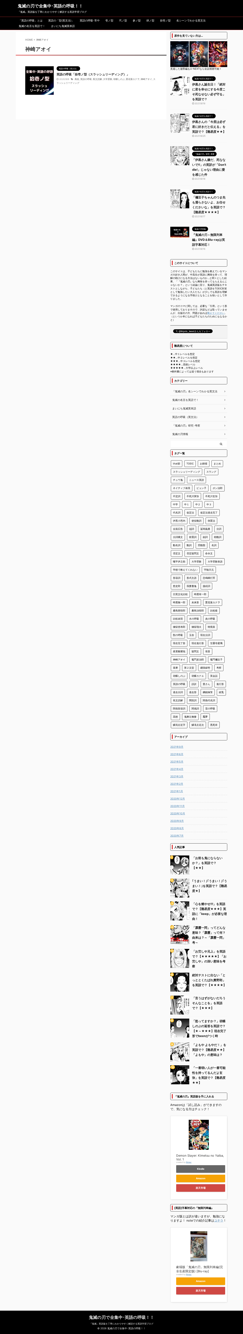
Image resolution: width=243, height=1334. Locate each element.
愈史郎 (176, 586)
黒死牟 (214, 724)
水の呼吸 (194, 618)
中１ (186, 504)
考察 (218, 667)
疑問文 (195, 651)
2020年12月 (177, 798)
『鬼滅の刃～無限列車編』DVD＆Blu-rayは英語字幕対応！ (208, 239)
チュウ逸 (178, 479)
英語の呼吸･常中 (90, 20)
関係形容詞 (179, 708)
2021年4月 (176, 769)
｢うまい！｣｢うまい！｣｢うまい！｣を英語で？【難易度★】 (209, 886)
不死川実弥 (193, 496)
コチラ (218, 1220)
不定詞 (176, 496)
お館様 (203, 463)
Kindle (200, 1168)
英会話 (214, 675)
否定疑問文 (193, 553)
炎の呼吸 (210, 618)
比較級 (214, 610)
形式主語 (191, 577)
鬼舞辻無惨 (190, 716)
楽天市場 (201, 1187)
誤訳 (194, 684)
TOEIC (190, 463)
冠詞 (191, 528)
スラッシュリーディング (186, 471)
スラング (211, 471)
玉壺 (191, 635)
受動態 (201, 545)
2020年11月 (177, 806)
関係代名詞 (209, 700)
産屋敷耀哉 (179, 651)
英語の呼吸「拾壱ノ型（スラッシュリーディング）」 (93, 74)
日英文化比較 (180, 594)
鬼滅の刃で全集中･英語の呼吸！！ (50, 5)
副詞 (205, 537)
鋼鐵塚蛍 (208, 692)
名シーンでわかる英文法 (191, 20)
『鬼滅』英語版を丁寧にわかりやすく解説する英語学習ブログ (121, 1323)
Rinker (189, 1162)
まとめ (217, 463)
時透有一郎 (200, 594)
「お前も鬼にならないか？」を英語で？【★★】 (207, 863)
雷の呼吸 (210, 708)
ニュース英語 (196, 479)
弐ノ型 (123, 20)
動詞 (189, 545)
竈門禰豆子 (216, 659)
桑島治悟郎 (198, 610)
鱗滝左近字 (179, 724)
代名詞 (176, 512)
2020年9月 (177, 820)
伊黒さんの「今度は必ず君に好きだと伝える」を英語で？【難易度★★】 (209, 126)
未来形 (195, 602)
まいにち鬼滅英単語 (63, 26)
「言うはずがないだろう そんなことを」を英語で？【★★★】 (209, 1003)
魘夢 (205, 716)
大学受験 (107, 79)
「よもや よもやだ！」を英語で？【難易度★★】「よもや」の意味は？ (209, 1050)
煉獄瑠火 (196, 626)
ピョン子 (201, 488)
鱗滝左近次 (198, 724)
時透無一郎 (179, 602)
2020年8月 (177, 828)
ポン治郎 (217, 488)
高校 (77, 79)
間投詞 (192, 700)
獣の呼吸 (178, 635)
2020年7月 (177, 835)
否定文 (176, 553)
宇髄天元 (209, 569)
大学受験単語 (215, 561)
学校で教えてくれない (185, 569)
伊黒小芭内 (179, 520)
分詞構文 (178, 537)
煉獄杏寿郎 (179, 626)
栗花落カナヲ (133, 79)
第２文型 (189, 667)
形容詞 (176, 577)
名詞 (213, 545)
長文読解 (97, 79)
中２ (197, 504)
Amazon (200, 1178)
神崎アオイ (146, 79)
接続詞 (206, 586)
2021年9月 (176, 746)
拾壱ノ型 (165, 20)
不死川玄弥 (211, 496)
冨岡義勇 (205, 528)
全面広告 (178, 528)
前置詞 (192, 537)
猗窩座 (211, 626)
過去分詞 (178, 692)
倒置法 (211, 520)
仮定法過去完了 (209, 512)
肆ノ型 (150, 20)
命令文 (209, 553)
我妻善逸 (191, 586)
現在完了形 (179, 643)
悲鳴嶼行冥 (209, 577)
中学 (175, 504)
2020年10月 (177, 813)
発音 (207, 651)
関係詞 (195, 708)
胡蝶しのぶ (119, 79)
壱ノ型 (109, 20)
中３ (209, 504)
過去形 (192, 692)
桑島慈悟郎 (179, 610)
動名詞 (176, 545)
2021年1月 (176, 791)
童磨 (175, 667)
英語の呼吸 (86, 79)
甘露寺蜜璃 (216, 643)
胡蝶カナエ (198, 675)
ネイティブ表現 (181, 488)
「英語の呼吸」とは (31, 20)
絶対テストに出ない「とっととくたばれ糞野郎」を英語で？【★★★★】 (209, 980)
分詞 (218, 528)
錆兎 (221, 692)
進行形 (220, 684)
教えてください (216, 312)
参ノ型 (137, 20)
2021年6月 (176, 754)
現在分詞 (205, 635)
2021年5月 (176, 761)
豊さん (206, 684)
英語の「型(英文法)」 (61, 20)
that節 (176, 463)
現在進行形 (198, 643)
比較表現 (178, 618)
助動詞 (217, 537)
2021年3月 (176, 776)
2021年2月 (176, 783)
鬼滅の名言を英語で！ (32, 26)
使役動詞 (196, 520)
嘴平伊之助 (179, 561)
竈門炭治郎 (198, 659)
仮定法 (190, 512)
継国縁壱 (205, 667)
